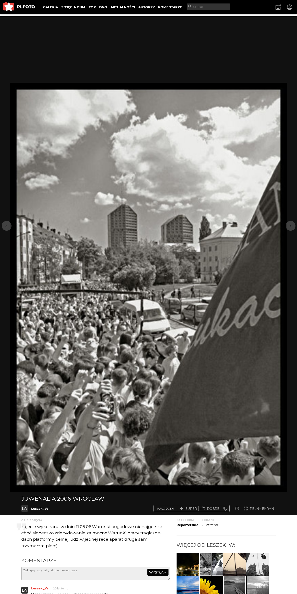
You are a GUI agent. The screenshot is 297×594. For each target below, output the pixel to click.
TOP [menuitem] (92, 7)
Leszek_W (39, 508)
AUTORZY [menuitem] (146, 7)
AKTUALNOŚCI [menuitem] (122, 7)
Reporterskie (187, 525)
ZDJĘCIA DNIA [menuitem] (73, 7)
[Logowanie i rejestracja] (290, 7)
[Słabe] (225, 508)
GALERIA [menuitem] (50, 7)
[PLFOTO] (19, 7)
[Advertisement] (148, 46)
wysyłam (158, 572)
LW (24, 508)
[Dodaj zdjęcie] (278, 7)
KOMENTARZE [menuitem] (170, 7)
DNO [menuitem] (103, 7)
